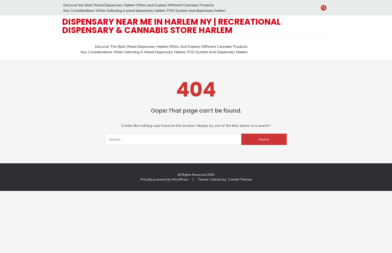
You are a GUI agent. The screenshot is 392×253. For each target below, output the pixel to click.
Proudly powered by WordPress (165, 179)
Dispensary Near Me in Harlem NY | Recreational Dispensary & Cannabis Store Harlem (171, 26)
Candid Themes (240, 179)
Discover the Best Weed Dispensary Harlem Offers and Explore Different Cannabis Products (138, 5)
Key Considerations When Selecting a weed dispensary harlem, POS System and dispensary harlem (144, 10)
